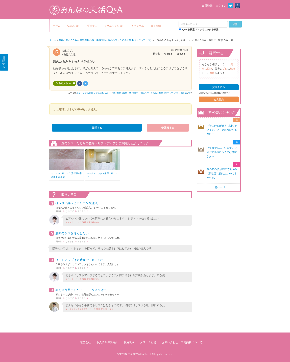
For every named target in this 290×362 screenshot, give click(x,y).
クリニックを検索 (209, 29)
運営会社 (85, 342)
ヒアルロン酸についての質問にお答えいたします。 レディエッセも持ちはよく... (113, 220)
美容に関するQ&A (68, 40)
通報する (169, 127)
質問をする (218, 87)
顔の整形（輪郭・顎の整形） (126, 93)
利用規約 (129, 342)
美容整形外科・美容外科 (93, 40)
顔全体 (184, 93)
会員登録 (207, 5)
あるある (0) (65, 83)
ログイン (221, 5)
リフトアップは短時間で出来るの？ (79, 260)
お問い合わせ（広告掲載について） (183, 342)
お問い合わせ (148, 342)
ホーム (56, 25)
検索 (235, 24)
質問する (92, 25)
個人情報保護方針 (107, 342)
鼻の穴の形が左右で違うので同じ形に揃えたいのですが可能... (222, 173)
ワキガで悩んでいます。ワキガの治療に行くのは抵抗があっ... (222, 152)
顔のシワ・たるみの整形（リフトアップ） (130, 40)
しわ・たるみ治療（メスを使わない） (94, 93)
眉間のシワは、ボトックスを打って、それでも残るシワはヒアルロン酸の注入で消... (102, 248)
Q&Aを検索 (188, 29)
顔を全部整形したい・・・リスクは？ (81, 290)
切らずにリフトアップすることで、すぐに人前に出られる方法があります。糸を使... (116, 277)
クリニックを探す (114, 25)
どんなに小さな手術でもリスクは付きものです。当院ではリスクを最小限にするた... (116, 307)
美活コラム (137, 25)
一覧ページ (218, 187)
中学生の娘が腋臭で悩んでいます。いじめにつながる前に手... (222, 130)
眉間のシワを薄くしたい (72, 233)
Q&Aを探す (73, 25)
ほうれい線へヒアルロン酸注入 (76, 203)
